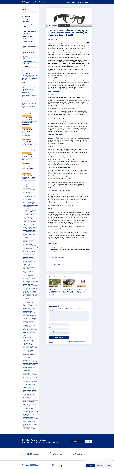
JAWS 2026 (29, 294)
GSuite (24, 278)
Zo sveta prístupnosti (26, 427)
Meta (28, 314)
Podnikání (31, 350)
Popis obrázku (25, 351)
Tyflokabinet (35, 411)
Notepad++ (24, 333)
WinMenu (24, 424)
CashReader (25, 230)
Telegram (28, 400)
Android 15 (29, 198)
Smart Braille (25, 384)
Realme (30, 363)
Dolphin (35, 251)
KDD (36, 295)
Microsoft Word (31, 321)
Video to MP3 (27, 414)
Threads (24, 404)
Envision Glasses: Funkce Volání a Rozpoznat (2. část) (62, 247)
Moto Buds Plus (25, 323)
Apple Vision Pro (30, 205)
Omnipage (24, 340)
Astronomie (25, 210)
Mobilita (24, 322)
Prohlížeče (28, 357)
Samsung (27, 373)
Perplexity (27, 347)
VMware (31, 417)
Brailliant (30, 225)
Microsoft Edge (25, 316)
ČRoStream (29, 245)
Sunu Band (24, 390)
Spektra (33, 385)
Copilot (36, 242)
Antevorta (34, 202)
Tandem (34, 394)
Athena (35, 210)
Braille (33, 224)
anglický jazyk (25, 202)
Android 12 (35, 196)
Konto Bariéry (25, 301)
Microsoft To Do (25, 321)
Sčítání (33, 373)
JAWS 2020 (29, 291)
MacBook (24, 306)
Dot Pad (27, 252)
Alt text (35, 195)
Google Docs (31, 271)
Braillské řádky (28, 24)
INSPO (32, 284)
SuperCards (29, 390)
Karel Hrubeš (57, 264)
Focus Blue (24, 264)
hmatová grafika (29, 281)
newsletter (24, 332)
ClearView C (25, 234)
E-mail (50, 327)
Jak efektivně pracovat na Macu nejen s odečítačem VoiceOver (29, 158)
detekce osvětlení (29, 248)
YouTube (25, 425)
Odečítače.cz (25, 338)
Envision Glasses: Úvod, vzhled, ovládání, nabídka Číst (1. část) (64, 246)
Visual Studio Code (26, 417)
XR (23, 425)
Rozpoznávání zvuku (26, 370)
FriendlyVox (32, 265)
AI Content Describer (32, 193)
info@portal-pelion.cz (34, 454)
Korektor (24, 302)
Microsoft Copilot (33, 315)
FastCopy (35, 261)
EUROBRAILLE (25, 259)
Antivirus (24, 203)
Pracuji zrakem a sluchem (29, 53)
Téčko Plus (36, 398)
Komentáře (31, 299)
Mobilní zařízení (28, 29)
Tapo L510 (24, 395)
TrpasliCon (31, 408)
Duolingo (35, 252)
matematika (25, 309)
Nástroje (36, 329)
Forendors (29, 264)
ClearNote (24, 232)
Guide (27, 278)
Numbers (32, 333)
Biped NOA (33, 215)
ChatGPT (24, 231)
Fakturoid (31, 261)
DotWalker (31, 252)
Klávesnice (34, 296)
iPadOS (29, 288)
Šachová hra (35, 371)
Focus (37, 262)
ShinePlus (27, 377)
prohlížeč (24, 357)
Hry (37, 281)
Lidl (27, 305)
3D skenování (35, 186)
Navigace (31, 331)
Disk (23, 251)
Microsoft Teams (34, 319)
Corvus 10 (28, 244)
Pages (32, 346)
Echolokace (25, 255)
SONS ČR (29, 385)
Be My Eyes (28, 214)
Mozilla (34, 323)
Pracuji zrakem (28, 50)
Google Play (30, 277)
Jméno (50, 322)
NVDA (36, 333)
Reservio (33, 364)
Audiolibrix (32, 211)
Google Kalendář (25, 274)
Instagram (24, 286)
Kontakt (86, 2)
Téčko (32, 398)
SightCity (35, 377)
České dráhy (30, 230)
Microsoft (31, 314)
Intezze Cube (29, 286)
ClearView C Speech (31, 234)
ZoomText (24, 429)
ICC (28, 282)
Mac (36, 305)
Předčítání (31, 353)
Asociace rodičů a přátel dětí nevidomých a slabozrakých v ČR (30, 208)
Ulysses (32, 412)
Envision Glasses (26, 258)
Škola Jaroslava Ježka (26, 381)
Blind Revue (25, 220)
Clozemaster (30, 235)
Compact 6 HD (31, 240)
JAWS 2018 (35, 289)
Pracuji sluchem (28, 44)
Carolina (36, 228)
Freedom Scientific (26, 265)
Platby (36, 347)
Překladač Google (26, 354)
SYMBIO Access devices (32, 391)
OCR (25, 335)
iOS (32, 286)
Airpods (31, 195)
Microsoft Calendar (26, 315)
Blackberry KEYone (30, 217)
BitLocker (24, 217)
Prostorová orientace (26, 360)
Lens (35, 304)
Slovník (35, 381)
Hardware (26, 21)
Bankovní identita (34, 213)
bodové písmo (29, 223)
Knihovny (24, 299)
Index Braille (25, 284)
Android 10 (30, 196)
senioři (24, 377)
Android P (30, 200)
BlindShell (29, 220)
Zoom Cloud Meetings (26, 428)
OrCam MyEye (28, 346)
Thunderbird (28, 404)
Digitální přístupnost (33, 250)
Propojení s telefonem (26, 358)
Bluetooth (24, 223)
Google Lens (25, 275)
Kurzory (28, 302)
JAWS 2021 (34, 291)
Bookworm (24, 224)
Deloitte (24, 248)
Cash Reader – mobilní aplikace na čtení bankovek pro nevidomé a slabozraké (29, 178)
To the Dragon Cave (34, 407)
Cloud (37, 234)
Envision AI (31, 257)
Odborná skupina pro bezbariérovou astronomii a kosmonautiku (29, 337)
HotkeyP (34, 281)
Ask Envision (28, 206)
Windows (33, 421)
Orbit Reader (31, 344)
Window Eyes (29, 421)
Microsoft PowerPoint (26, 319)
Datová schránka (28, 247)
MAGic (33, 306)
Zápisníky (27, 33)
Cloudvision (25, 235)
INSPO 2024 (30, 285)
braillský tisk (31, 227)
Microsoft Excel (31, 316)
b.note (36, 211)
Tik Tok (32, 404)
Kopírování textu (31, 301)
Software (26, 58)
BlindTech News (33, 221)
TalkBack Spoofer (29, 394)
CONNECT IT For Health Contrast (28, 242)
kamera (24, 295)
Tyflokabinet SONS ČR (26, 412)
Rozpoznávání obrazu (26, 368)
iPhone (32, 288)
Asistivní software (29, 61)
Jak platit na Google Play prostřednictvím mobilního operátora (29, 168)
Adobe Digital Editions (26, 192)
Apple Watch (35, 205)
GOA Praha (24, 268)
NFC (28, 332)
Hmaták (24, 281)
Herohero (29, 279)
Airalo (28, 195)
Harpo (35, 278)
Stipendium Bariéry (26, 388)
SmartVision (30, 384)
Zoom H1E (33, 428)
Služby (26, 56)
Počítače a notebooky (30, 31)
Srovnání (29, 387)
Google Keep (31, 274)
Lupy (26, 26)
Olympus (33, 338)
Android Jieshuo (25, 200)
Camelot (24, 228)
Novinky (28, 333)
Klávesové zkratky (26, 298)
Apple (35, 203)
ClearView (34, 232)
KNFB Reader (32, 298)
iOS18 (24, 288)
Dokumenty (27, 251)
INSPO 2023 (25, 285)
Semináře (33, 375)
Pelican (24, 347)
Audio (24, 211)
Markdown (29, 308)
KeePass (24, 296)
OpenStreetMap (25, 343)
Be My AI (24, 214)
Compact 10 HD (25, 240)
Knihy (27, 299)
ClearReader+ (29, 232)
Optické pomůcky (26, 344)
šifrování (31, 377)
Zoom (32, 427)
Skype (32, 381)
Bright (35, 227)
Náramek (28, 329)
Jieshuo (36, 294)
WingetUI (34, 422)
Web (31, 420)
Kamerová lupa (28, 295)
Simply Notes (25, 380)
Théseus (35, 402)
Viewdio (32, 414)
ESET (30, 258)
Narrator (32, 329)
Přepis (34, 354)
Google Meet (25, 277)
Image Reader (34, 282)
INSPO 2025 (35, 285)
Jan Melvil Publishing (26, 289)
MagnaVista (25, 308)
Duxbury (24, 254)
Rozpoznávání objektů (31, 367)
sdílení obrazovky (30, 374)
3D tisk (24, 188)
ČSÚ (32, 245)
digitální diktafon (26, 250)
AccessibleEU (32, 189)
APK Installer (31, 203)
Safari (24, 373)
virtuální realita (25, 415)
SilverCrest (28, 378)
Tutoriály (36, 410)
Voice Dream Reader (26, 418)
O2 (23, 335)
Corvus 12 (32, 244)
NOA (30, 332)
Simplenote (32, 378)
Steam (33, 387)
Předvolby (108, 465)
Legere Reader (25, 304)
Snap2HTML (35, 384)
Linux (34, 305)
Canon (27, 228)
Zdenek (34, 425)
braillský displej (25, 227)
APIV (27, 203)
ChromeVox (34, 231)
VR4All (28, 420)
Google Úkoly (35, 277)
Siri (28, 380)
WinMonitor (29, 424)
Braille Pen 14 (25, 225)
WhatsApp (24, 421)
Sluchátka (24, 383)
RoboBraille (25, 367)
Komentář (51, 310)
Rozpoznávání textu (34, 368)
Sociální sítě (25, 385)
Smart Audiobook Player (31, 383)
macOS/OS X (29, 306)
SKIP (37, 380)
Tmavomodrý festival (26, 407)
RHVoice (27, 365)
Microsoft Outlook (33, 318)
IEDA (30, 282)
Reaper (24, 364)
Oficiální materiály (28, 38)
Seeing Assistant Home (27, 375)
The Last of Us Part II (26, 402)
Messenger (24, 314)
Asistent (24, 206)
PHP (31, 347)
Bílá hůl (29, 215)
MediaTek (29, 309)
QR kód (36, 361)
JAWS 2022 (25, 292)
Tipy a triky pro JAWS (26, 405)
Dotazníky (26, 19)
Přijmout (91, 465)
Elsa (31, 255)
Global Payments (32, 267)
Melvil (33, 312)
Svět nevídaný (25, 391)
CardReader (31, 228)
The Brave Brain (31, 401)
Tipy (35, 404)
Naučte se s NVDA (26, 331)
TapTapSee (29, 395)
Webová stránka (51, 331)
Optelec (30, 343)
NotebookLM (34, 332)
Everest (29, 259)
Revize (24, 365)
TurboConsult (31, 410)
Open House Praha (26, 341)
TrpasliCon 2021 (25, 410)
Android (26, 196)
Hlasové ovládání (34, 279)
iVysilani (35, 288)
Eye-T (23, 261)
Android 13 (24, 198)
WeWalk (33, 420)
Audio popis (27, 211)
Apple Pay (24, 205)
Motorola (30, 323)
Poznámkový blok (26, 353)
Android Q (35, 200)
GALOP (24, 267)
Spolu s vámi (25, 387)
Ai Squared (24, 195)
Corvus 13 (24, 245)
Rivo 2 (35, 365)
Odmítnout (99, 465)
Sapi (30, 373)
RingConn (31, 365)
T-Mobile (24, 392)
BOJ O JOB (34, 223)
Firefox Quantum (32, 262)
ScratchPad (25, 374)
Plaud (30, 348)
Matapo (33, 308)
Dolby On (31, 251)
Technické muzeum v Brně (27, 397)
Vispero (30, 415)
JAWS (32, 289)
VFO (35, 412)
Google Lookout (30, 275)
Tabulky (27, 392)
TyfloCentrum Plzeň (29, 411)
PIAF (33, 347)
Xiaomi (35, 424)
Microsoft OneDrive (26, 318)
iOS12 (35, 286)
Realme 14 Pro (35, 363)
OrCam (24, 346)
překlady (31, 354)
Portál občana (30, 351)
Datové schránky (35, 247)
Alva (23, 196)
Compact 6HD (25, 241)
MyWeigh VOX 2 (29, 326)
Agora (32, 192)
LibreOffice (24, 305)
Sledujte (57, 454)
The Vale (32, 402)
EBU (33, 254)
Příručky (74, 2)
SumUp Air (35, 388)
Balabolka (24, 213)
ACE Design (25, 190)
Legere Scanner (31, 304)
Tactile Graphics (32, 392)
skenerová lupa (32, 380)
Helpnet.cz (24, 279)
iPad (26, 288)
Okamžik (29, 338)
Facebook (27, 261)
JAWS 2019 (25, 291)
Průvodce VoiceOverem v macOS (28, 361)
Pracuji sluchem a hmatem (29, 47)
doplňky (24, 252)
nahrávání (24, 329)
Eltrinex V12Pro (25, 257)
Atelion (31, 210)
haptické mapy (30, 278)
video (23, 414)
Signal (24, 378)
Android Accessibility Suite (27, 199)
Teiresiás (24, 400)
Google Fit (30, 272)
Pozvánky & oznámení (29, 41)
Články (69, 2)
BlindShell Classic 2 (26, 221)
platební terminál (26, 348)
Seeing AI (36, 374)
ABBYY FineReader (26, 189)
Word (32, 424)
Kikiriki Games (29, 296)
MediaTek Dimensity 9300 (27, 312)
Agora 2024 (25, 193)
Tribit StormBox (25, 408)
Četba (34, 230)
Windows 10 (25, 422)
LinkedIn (30, 305)
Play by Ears (34, 348)
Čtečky (35, 245)
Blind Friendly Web (26, 218)
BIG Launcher (25, 215)
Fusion (36, 265)
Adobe (32, 190)
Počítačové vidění (26, 350)
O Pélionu (80, 2)
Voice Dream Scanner (34, 418)
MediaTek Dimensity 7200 (27, 311)
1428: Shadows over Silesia (27, 186)
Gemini (27, 267)
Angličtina (30, 202)
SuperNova (34, 390)
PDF (35, 346)
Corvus (24, 244)
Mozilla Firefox (25, 325)
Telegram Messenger (34, 400)
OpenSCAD (32, 341)
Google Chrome (25, 271)
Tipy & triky (26, 66)
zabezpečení (30, 425)
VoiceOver (24, 420)
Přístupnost (28, 356)
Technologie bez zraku (26, 398)
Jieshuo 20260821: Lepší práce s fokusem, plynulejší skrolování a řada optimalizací (29, 122)
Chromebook (28, 231)
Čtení (23, 247)
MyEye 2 (24, 326)
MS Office (30, 325)
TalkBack (24, 394)
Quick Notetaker (25, 363)
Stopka (31, 388)
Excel (33, 259)
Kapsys (33, 295)
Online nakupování (30, 340)
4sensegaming (28, 188)
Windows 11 (30, 422)
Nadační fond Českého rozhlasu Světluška (30, 328)
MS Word (34, 325)
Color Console (25, 237)
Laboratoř (32, 302)
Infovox (29, 284)
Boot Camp (29, 224)
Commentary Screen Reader (27, 238)
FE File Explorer (25, 262)
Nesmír (35, 331)
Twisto (24, 411)
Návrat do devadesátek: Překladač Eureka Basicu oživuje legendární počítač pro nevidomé (29, 133)
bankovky (28, 213)
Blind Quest (32, 218)
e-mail (31, 254)
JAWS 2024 (34, 292)
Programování (33, 356)
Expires (35, 259)
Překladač (35, 353)
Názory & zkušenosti (29, 36)
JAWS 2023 (29, 292)
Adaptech (29, 190)
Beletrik (32, 214)
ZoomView (29, 429)
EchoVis (28, 255)
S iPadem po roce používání (27, 371)
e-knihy (27, 254)
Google (28, 268)
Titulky (32, 405)
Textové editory (25, 401)
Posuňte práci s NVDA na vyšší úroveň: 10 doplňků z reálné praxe (29, 144)
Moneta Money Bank (29, 322)
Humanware (25, 282)
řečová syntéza (28, 364)
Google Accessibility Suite (27, 269)
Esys (32, 258)
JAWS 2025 (25, 294)
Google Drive (25, 272)
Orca (35, 344)
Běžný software (28, 63)
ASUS (29, 210)
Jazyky (33, 294)
